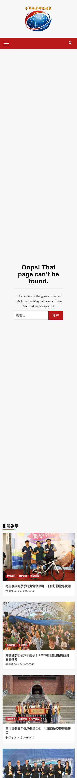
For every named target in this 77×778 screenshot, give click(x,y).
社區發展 (23, 645)
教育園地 (11, 576)
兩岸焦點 (35, 719)
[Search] (70, 43)
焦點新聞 (23, 576)
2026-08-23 (28, 591)
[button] (6, 43)
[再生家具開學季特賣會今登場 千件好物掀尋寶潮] (39, 557)
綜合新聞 (35, 576)
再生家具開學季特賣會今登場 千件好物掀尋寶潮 (38, 586)
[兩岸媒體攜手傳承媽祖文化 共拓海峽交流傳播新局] (39, 699)
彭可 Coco (14, 591)
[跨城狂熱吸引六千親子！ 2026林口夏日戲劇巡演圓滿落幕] (39, 626)
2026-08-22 (28, 737)
